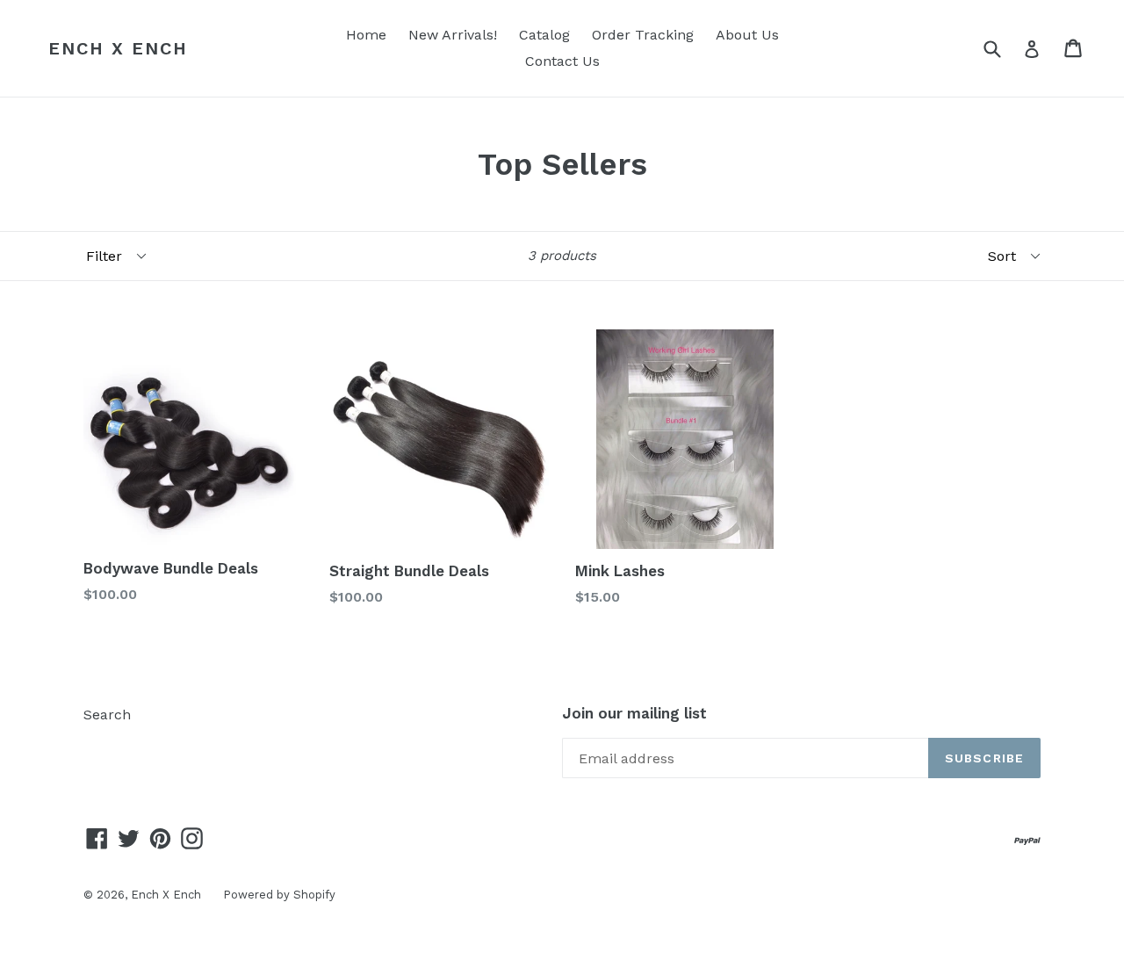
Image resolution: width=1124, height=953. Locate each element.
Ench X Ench (118, 48)
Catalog (544, 34)
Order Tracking (643, 34)
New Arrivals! (452, 34)
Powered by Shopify (279, 894)
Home (366, 34)
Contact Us (562, 61)
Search (107, 714)
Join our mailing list (634, 713)
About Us (747, 34)
